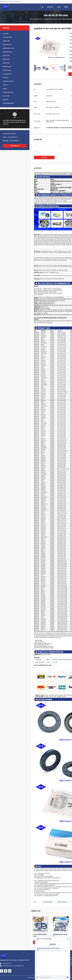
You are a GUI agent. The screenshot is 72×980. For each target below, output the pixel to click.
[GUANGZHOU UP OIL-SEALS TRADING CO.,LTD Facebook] (69, 67)
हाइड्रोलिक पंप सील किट (8, 81)
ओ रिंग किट (5, 85)
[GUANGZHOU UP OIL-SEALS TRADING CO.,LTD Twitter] (5, 971)
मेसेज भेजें (44, 157)
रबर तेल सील (5, 33)
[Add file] (37, 977)
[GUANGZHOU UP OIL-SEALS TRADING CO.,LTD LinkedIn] (9, 971)
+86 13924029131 (13, 137)
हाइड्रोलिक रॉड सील (7, 52)
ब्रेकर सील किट (6, 63)
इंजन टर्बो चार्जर (6, 96)
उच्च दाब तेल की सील (37, 19)
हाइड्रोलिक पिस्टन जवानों (8, 48)
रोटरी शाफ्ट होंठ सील (62, 902)
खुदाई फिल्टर (5, 99)
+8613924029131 (14, 140)
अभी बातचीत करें (15, 146)
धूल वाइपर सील (6, 55)
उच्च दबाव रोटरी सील (47, 902)
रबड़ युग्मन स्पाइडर (7, 70)
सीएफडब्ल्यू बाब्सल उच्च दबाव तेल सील (60, 935)
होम (30, 19)
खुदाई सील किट (6, 59)
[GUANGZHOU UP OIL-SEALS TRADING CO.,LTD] (5, 7)
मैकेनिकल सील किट (7, 66)
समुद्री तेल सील (6, 41)
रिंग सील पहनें (6, 77)
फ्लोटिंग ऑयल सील (7, 44)
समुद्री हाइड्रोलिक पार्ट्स (8, 103)
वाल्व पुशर (5, 88)
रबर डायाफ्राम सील (7, 74)
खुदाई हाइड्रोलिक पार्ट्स (8, 92)
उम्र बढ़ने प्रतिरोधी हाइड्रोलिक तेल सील (40, 935)
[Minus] (68, 939)
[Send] (67, 977)
